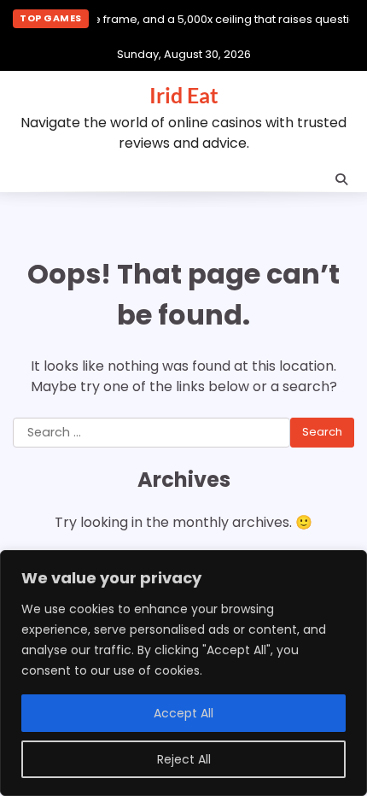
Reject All (184, 759)
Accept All (183, 713)
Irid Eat (183, 95)
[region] (183, 673)
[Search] (341, 179)
